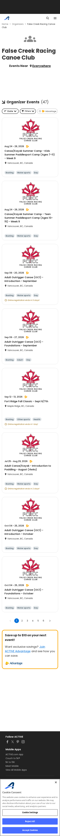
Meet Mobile (12, 766)
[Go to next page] (50, 620)
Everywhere (41, 66)
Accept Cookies (30, 830)
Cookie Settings (30, 812)
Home (5, 24)
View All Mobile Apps (16, 769)
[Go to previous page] (10, 620)
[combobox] (10, 111)
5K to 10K (10, 762)
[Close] (55, 782)
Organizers (18, 24)
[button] (28, 111)
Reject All (30, 821)
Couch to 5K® (13, 758)
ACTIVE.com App (14, 754)
